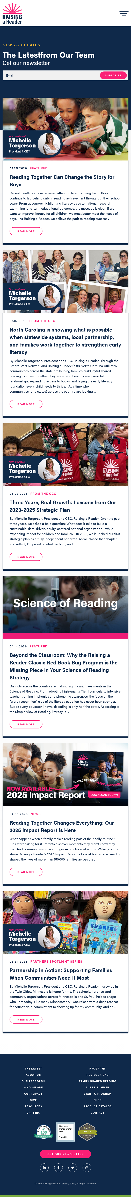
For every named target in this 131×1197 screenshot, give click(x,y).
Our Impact (33, 1094)
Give (33, 1100)
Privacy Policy (69, 1183)
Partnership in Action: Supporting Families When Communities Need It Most (61, 973)
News (36, 814)
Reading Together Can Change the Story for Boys (62, 180)
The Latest (33, 1068)
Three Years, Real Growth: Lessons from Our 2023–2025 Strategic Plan (63, 505)
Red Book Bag (97, 1075)
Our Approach (33, 1081)
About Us (33, 1075)
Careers (33, 1112)
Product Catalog (97, 1106)
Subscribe (113, 75)
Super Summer (97, 1087)
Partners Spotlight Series (56, 961)
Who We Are (33, 1087)
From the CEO (42, 321)
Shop (98, 1100)
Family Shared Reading (98, 1081)
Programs (97, 1068)
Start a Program (98, 1094)
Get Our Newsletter (65, 1154)
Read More (26, 231)
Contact (97, 1112)
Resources (33, 1106)
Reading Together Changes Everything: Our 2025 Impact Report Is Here (62, 826)
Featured (39, 168)
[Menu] (123, 13)
